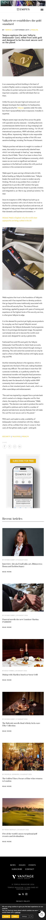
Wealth (34, 30)
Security (6, 436)
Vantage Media (23, 889)
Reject (15, 916)
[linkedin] (20, 894)
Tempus (8, 30)
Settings (24, 916)
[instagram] (26, 894)
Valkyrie (20, 108)
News (13, 865)
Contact (29, 869)
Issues (22, 865)
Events (32, 865)
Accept (6, 916)
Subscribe (17, 869)
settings (17, 912)
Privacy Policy (23, 901)
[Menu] (42, 9)
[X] (23, 894)
